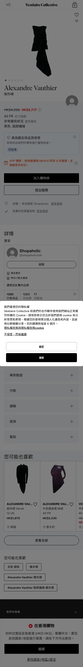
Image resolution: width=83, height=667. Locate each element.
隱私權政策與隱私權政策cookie (24, 328)
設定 (41, 347)
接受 (41, 358)
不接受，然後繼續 (15, 334)
